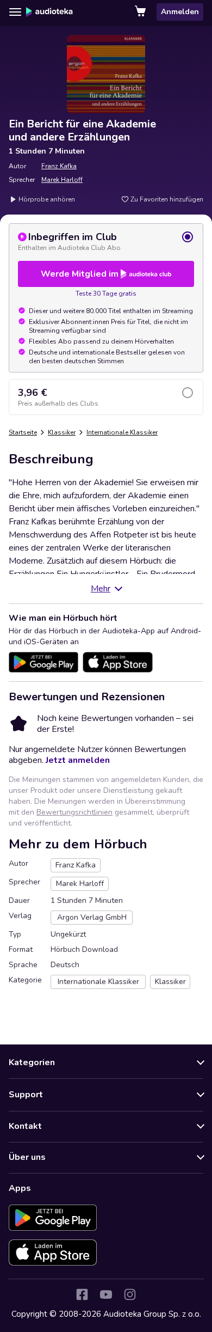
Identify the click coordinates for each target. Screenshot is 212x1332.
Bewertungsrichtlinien (74, 812)
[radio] (106, 241)
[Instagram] (129, 1294)
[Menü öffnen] (15, 12)
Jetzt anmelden (78, 760)
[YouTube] (106, 1294)
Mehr (100, 589)
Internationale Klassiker (122, 432)
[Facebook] (82, 1294)
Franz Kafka (59, 166)
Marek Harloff (62, 179)
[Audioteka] (49, 12)
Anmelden (180, 12)
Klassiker (62, 432)
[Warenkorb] (141, 12)
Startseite (23, 432)
